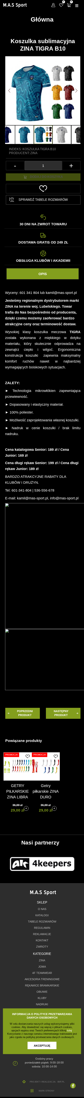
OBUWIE (42, 991)
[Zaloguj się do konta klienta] (53, 5)
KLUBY (42, 998)
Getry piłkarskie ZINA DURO (46, 791)
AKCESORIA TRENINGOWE (42, 979)
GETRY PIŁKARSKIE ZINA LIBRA (17, 791)
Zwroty (42, 946)
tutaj (69, 1030)
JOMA (42, 966)
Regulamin (42, 927)
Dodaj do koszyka (46, 176)
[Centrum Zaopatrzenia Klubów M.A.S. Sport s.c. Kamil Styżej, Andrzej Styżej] (15, 5)
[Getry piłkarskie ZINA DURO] (54, 808)
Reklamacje (42, 934)
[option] (43, 134)
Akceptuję (42, 1045)
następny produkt (61, 713)
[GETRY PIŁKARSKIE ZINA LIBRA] (26, 808)
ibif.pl (60, 1082)
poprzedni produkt (25, 713)
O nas (42, 909)
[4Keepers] (42, 864)
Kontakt (42, 940)
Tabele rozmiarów (42, 921)
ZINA (42, 960)
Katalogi (42, 915)
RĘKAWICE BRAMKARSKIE (42, 985)
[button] (9, 91)
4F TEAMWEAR (42, 973)
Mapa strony (46, 1091)
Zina (34, 153)
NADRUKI (42, 1004)
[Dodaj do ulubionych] (28, 756)
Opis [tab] (42, 274)
